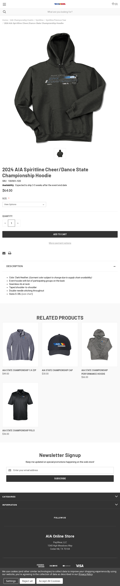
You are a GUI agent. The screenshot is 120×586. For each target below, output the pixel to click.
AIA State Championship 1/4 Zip (19, 370)
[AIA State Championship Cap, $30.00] (60, 344)
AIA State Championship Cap (57, 370)
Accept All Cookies (49, 581)
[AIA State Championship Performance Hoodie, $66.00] (99, 344)
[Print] (9, 253)
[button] (60, 266)
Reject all (27, 581)
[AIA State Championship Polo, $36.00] (20, 404)
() (116, 4)
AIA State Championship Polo (18, 430)
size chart (27, 294)
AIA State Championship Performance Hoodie (94, 372)
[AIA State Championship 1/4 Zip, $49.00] (20, 344)
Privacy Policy (85, 574)
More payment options (60, 243)
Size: (5, 198)
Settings (11, 581)
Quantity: (7, 216)
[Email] (3, 253)
